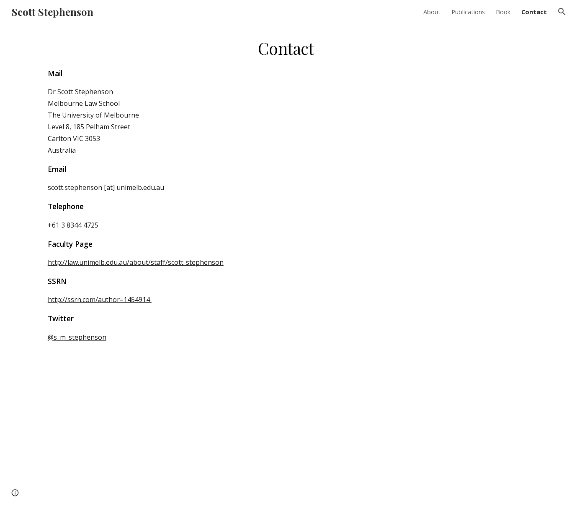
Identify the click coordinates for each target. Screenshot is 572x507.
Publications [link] (468, 12)
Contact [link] (534, 12)
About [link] (432, 12)
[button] (562, 12)
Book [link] (503, 12)
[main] (286, 265)
